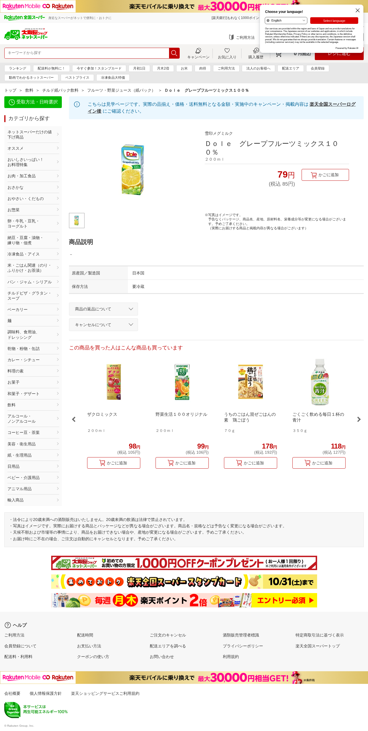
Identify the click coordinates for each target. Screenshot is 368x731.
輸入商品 (15, 500)
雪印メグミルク (219, 133)
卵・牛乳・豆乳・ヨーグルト (23, 223)
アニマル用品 (19, 488)
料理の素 (15, 371)
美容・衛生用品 (21, 444)
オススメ (15, 148)
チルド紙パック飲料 (60, 90)
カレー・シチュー (23, 359)
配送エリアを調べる (168, 646)
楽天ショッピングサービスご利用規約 (105, 693)
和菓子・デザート (23, 393)
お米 (184, 68)
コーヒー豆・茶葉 (23, 432)
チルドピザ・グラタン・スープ (29, 296)
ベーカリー (17, 309)
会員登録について (20, 646)
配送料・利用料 (18, 656)
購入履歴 (255, 57)
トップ (10, 90)
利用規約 (231, 656)
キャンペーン (198, 57)
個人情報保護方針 (46, 693)
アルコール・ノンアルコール (21, 419)
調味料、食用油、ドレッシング (23, 334)
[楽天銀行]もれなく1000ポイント (237, 18)
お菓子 (13, 382)
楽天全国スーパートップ (318, 646)
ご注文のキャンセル (168, 635)
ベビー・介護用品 (23, 477)
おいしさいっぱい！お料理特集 (25, 162)
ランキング (17, 68)
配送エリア (290, 68)
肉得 (202, 68)
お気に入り (227, 57)
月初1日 (139, 68)
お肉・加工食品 (21, 176)
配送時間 (85, 635)
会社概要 (12, 693)
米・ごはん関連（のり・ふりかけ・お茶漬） (29, 268)
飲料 (29, 90)
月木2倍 (163, 68)
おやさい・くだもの (25, 198)
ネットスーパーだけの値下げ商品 (29, 134)
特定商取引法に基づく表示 (320, 635)
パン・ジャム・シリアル (29, 282)
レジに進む (339, 53)
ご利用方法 (245, 37)
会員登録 (318, 68)
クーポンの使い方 (93, 656)
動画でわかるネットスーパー (31, 78)
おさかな (15, 187)
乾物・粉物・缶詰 (23, 348)
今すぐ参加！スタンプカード (99, 68)
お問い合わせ (162, 656)
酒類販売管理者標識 (241, 635)
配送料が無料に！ (51, 68)
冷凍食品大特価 (113, 78)
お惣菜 (13, 209)
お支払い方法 (89, 646)
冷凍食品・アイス (23, 254)
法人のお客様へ (258, 68)
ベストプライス (77, 78)
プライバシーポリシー (243, 646)
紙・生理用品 (19, 455)
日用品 (13, 466)
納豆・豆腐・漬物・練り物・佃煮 (25, 240)
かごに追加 (329, 174)
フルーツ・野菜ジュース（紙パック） (121, 90)
